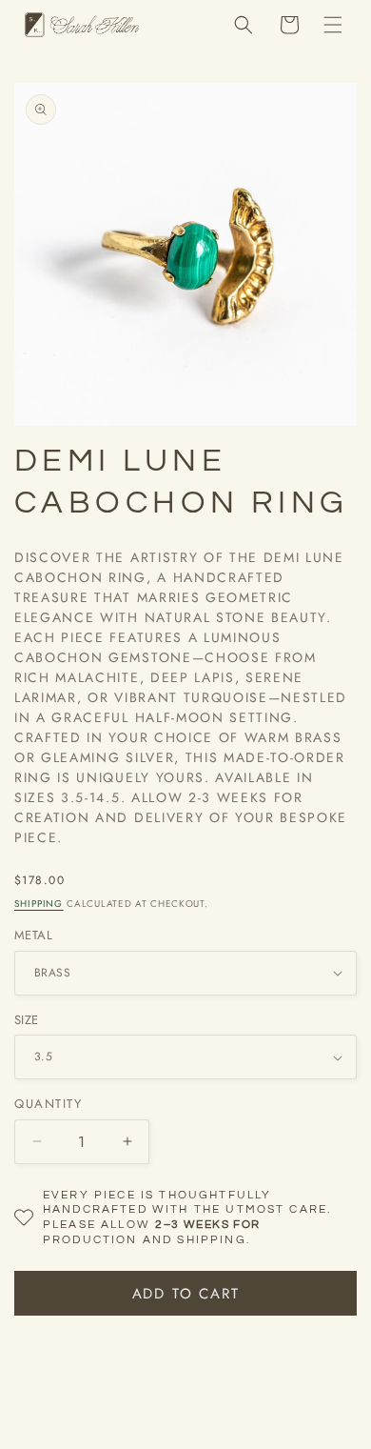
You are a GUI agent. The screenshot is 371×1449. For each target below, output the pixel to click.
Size (26, 1020)
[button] (333, 25)
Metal (33, 935)
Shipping (39, 903)
